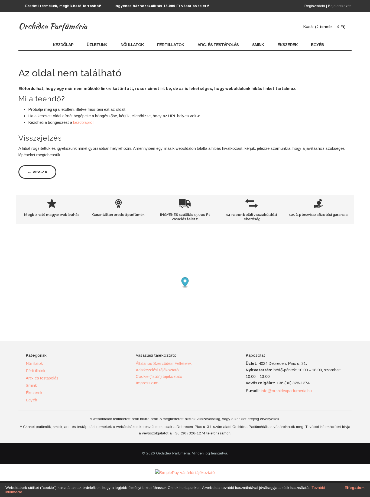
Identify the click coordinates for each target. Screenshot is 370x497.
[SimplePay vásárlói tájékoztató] (185, 472)
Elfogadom (355, 488)
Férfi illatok (170, 44)
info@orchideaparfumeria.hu (286, 390)
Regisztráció (314, 6)
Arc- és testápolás (218, 44)
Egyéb (317, 44)
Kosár (324, 26)
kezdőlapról (83, 122)
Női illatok (132, 44)
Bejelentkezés (340, 6)
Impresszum (147, 383)
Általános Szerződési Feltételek (164, 363)
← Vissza (37, 172)
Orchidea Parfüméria (52, 26)
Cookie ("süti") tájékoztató (159, 376)
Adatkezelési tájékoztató (157, 370)
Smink (258, 44)
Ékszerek (287, 44)
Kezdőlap (63, 44)
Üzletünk (97, 44)
